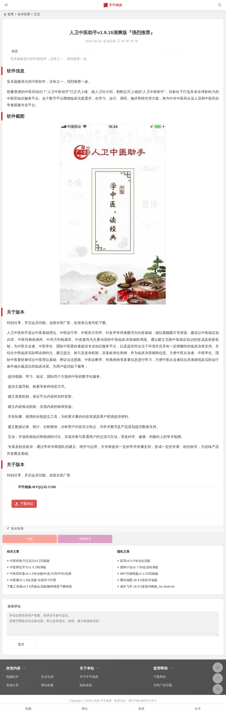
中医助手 (85, 539)
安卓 (198, 708)
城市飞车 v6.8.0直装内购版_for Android (147, 586)
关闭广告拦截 (162, 685)
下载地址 (26, 503)
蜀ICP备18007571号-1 (142, 700)
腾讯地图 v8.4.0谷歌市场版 (138, 580)
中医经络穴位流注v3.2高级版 (30, 561)
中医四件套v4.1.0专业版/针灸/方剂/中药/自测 (40, 573)
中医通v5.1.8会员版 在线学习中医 (33, 580)
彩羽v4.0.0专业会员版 (135, 561)
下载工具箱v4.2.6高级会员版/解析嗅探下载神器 (39, 586)
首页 (11, 14)
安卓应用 (24, 14)
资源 (141, 708)
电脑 (28, 708)
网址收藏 (47, 685)
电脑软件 (12, 676)
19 (123, 41)
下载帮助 (159, 676)
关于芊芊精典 (89, 676)
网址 (85, 708)
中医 (30, 539)
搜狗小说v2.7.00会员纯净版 (139, 567)
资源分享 (12, 685)
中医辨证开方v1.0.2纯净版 (28, 567)
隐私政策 (86, 685)
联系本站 (120, 700)
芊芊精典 (115, 5)
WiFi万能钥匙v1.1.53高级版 (139, 573)
